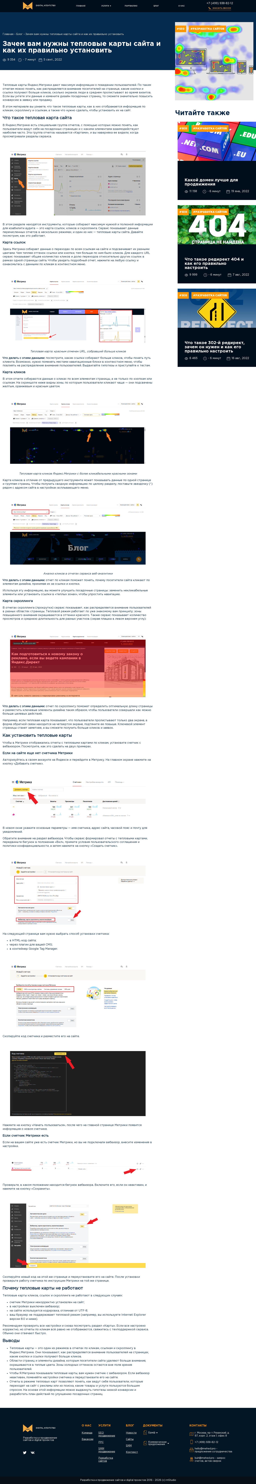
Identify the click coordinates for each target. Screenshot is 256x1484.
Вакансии (87, 1439)
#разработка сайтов (207, 29)
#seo (180, 29)
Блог (156, 6)
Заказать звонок (221, 8)
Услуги (105, 6)
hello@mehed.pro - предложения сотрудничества (213, 1450)
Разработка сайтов (105, 1459)
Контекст (132, 1452)
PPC (101, 1442)
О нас (181, 6)
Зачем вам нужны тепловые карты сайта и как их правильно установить (74, 34)
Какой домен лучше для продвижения (211, 182)
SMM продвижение (106, 1450)
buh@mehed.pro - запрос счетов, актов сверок (210, 1459)
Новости (131, 1433)
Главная (80, 6)
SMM (129, 1446)
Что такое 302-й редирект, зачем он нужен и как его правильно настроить (215, 347)
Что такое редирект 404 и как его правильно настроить (214, 264)
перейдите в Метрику (88, 760)
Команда (87, 1433)
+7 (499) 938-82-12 (220, 3)
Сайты (130, 1439)
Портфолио (131, 6)
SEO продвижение (106, 1434)
